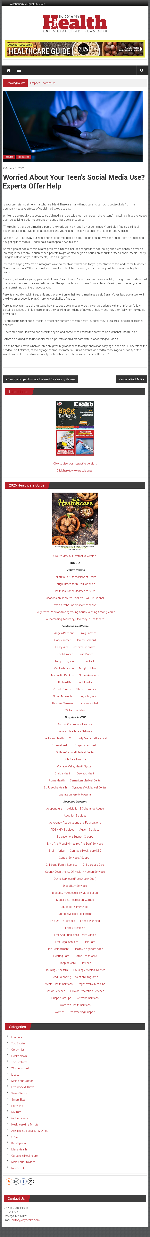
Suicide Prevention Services (87, 991)
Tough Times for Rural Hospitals (75, 584)
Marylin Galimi (87, 668)
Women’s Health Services (75, 1005)
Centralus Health (54, 738)
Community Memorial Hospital (88, 738)
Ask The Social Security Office (29, 1130)
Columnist (17, 1049)
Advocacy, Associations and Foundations (75, 822)
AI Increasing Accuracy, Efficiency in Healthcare (75, 619)
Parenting (17, 1105)
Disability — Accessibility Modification (75, 892)
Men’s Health (19, 1149)
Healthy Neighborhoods (88, 948)
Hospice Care (67, 962)
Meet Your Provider (23, 1162)
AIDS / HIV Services (62, 829)
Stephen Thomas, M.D (43, 83)
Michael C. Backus (62, 675)
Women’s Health (21, 1068)
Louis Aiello (88, 661)
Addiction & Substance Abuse (85, 808)
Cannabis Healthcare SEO (85, 850)
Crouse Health (60, 745)
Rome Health (57, 780)
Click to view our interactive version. (75, 463)
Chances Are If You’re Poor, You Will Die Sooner (75, 598)
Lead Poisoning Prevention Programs (75, 977)
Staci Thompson (86, 689)
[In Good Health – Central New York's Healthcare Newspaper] (8, 70)
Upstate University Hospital (75, 794)
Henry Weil (61, 647)
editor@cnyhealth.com (26, 1220)
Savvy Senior (19, 1093)
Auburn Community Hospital (75, 724)
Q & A (14, 1137)
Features (8, 157)
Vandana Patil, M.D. (130, 379)
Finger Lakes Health (86, 745)
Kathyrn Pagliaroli (65, 661)
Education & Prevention (75, 906)
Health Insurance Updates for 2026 (75, 591)
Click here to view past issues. (75, 470)
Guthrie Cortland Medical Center (75, 752)
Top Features (19, 1062)
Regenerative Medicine (91, 984)
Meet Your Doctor (22, 1080)
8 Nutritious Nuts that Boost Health (75, 577)
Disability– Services (75, 885)
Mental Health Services (59, 984)
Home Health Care (85, 955)
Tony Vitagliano (87, 696)
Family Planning (90, 920)
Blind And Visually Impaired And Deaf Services (75, 843)
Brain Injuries (57, 850)
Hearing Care (61, 955)
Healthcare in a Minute (24, 1124)
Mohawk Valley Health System (75, 766)
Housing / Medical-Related (89, 970)
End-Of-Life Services (62, 920)
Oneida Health (62, 773)
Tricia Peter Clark (88, 703)
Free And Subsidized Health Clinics (75, 934)
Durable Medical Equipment (75, 913)
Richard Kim (65, 682)
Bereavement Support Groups (75, 836)
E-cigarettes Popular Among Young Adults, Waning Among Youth (75, 612)
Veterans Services (88, 998)
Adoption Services (75, 815)
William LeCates (75, 710)
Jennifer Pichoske (84, 647)
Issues (15, 1074)
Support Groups (61, 998)
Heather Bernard (86, 640)
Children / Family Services (62, 864)
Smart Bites (18, 1099)
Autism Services (89, 829)
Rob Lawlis (85, 682)
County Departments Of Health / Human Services (75, 871)
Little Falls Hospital (75, 759)
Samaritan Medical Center (85, 780)
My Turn (16, 1112)
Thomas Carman (62, 703)
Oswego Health (86, 773)
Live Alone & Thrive (22, 1087)
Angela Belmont (64, 633)
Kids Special (18, 1143)
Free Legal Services (67, 941)
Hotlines (86, 962)
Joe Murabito (65, 654)
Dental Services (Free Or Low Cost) (75, 878)
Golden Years (19, 1118)
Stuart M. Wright (63, 696)
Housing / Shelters (56, 970)
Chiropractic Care (93, 864)
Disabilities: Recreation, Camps (75, 899)
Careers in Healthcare (24, 1155)
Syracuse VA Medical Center (89, 787)
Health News (19, 1055)
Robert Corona (62, 689)
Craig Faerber (87, 633)
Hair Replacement (58, 948)
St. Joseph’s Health (55, 787)
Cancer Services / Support (75, 857)
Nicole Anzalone (89, 675)
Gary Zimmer (62, 640)
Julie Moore (86, 654)
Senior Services (55, 991)
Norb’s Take (18, 1168)
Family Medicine (75, 927)
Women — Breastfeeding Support (75, 1012)
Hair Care (89, 941)
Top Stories (23, 157)
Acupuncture (54, 808)
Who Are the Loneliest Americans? (75, 605)
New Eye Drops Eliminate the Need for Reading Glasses (41, 379)
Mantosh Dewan (64, 668)
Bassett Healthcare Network (75, 731)
